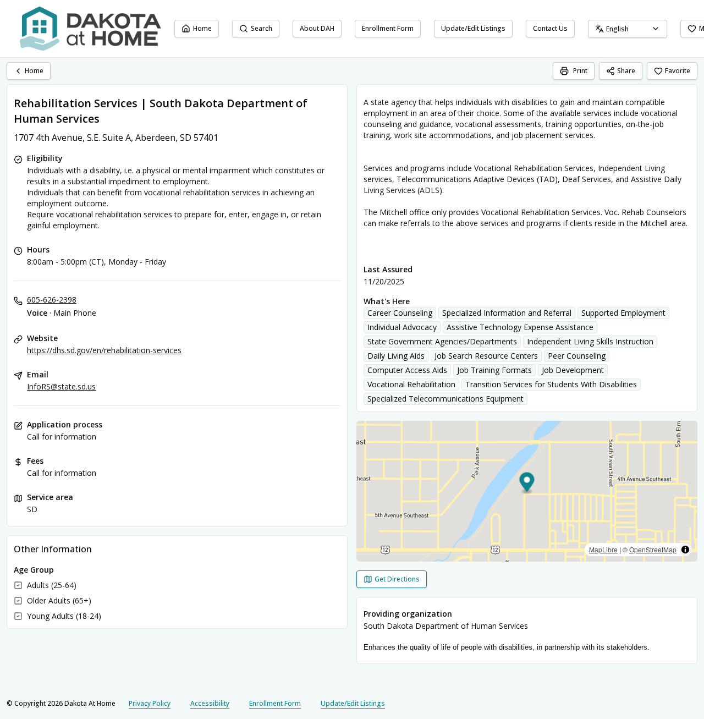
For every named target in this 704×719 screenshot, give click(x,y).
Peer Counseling (577, 355)
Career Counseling (399, 313)
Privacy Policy (149, 703)
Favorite (677, 70)
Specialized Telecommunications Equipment (445, 398)
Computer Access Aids (407, 370)
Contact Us (550, 28)
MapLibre (603, 549)
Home (202, 28)
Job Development (573, 370)
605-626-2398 (51, 299)
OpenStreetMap (652, 549)
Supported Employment (623, 313)
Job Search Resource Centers (486, 355)
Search (261, 28)
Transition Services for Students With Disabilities (551, 384)
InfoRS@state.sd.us (61, 386)
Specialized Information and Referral (506, 313)
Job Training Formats (494, 370)
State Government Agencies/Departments (442, 341)
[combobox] (627, 29)
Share (626, 70)
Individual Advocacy (402, 327)
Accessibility (209, 703)
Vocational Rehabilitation (411, 384)
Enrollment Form (388, 28)
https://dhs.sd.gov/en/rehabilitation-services (104, 350)
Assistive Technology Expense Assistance (520, 327)
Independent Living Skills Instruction (590, 341)
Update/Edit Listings (473, 28)
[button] (527, 484)
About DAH (317, 28)
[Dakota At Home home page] (90, 29)
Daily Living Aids (396, 355)
